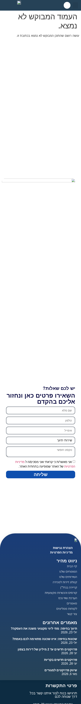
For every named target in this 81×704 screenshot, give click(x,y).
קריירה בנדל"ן (68, 587)
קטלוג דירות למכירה (65, 582)
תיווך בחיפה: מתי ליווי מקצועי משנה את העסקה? (44, 628)
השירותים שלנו (68, 577)
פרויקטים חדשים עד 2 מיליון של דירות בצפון (47, 649)
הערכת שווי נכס (67, 598)
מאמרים (72, 603)
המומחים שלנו (68, 571)
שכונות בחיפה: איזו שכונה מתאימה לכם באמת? (44, 639)
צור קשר (72, 614)
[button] (75, 5)
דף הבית (72, 566)
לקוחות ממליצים (66, 608)
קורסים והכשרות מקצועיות (61, 593)
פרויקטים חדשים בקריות (60, 659)
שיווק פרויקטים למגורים (60, 670)
